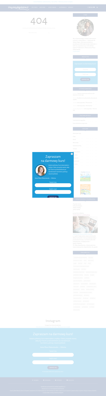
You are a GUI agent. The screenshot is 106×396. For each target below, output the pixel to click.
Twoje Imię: (53, 182)
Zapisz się (53, 197)
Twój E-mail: (53, 189)
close (72, 154)
